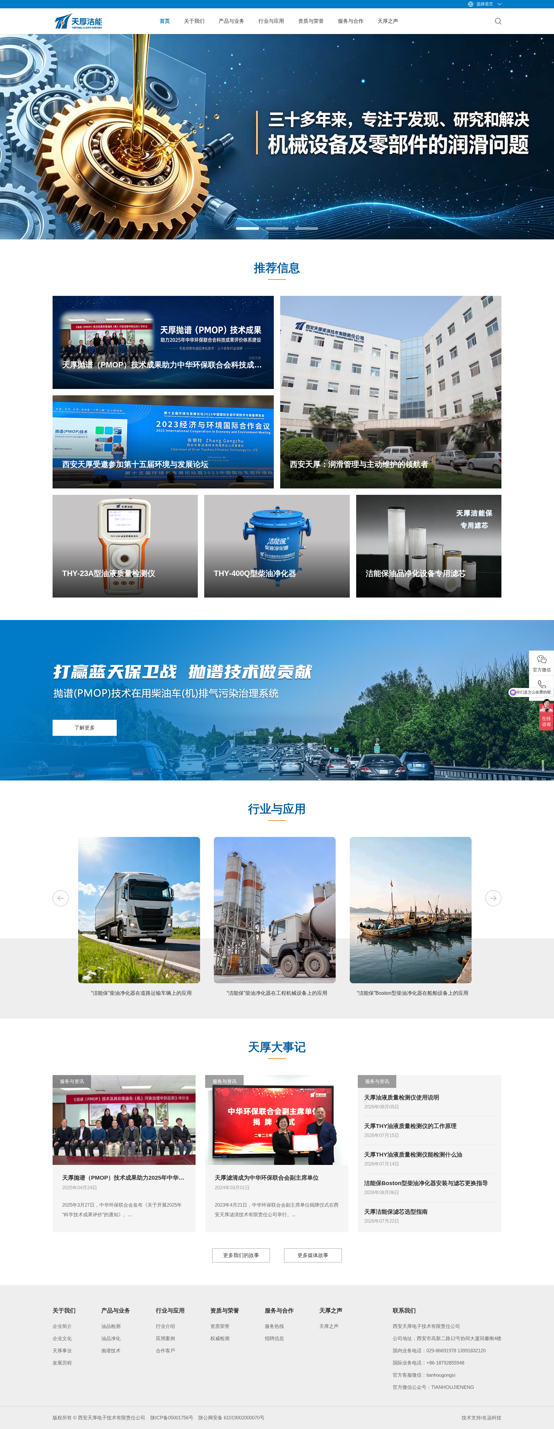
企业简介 (62, 1326)
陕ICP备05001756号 (171, 1417)
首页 (165, 21)
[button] (247, 228)
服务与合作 (351, 21)
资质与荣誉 (311, 21)
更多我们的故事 (241, 1255)
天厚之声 (388, 21)
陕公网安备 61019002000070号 (231, 1417)
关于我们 (194, 21)
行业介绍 (165, 1326)
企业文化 (62, 1338)
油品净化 (111, 1338)
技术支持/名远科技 (481, 1417)
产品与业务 (231, 21)
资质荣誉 (220, 1326)
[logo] (78, 15)
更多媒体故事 (313, 1255)
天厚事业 (62, 1350)
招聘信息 (274, 1338)
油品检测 (111, 1326)
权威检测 (220, 1338)
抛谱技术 (111, 1350)
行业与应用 (271, 21)
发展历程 (62, 1362)
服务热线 (274, 1326)
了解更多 (84, 727)
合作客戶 (165, 1350)
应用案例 (165, 1338)
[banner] (277, 36)
